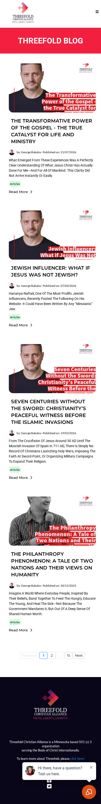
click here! (77, 759)
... (60, 655)
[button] (96, 11)
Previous (29, 655)
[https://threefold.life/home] (50, 705)
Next (79, 655)
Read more (18, 192)
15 (68, 655)
